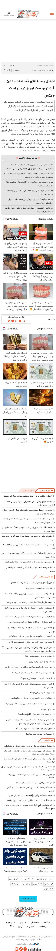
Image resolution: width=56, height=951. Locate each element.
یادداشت (42, 926)
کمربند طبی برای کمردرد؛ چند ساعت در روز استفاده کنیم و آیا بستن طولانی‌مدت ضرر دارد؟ (29, 752)
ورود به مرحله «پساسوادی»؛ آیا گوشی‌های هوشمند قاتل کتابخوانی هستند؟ (29, 183)
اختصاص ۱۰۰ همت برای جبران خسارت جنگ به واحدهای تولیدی (31, 629)
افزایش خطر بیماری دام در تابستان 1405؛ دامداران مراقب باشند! (31, 776)
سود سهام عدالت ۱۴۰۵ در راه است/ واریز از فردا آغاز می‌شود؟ (28, 562)
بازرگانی (47, 740)
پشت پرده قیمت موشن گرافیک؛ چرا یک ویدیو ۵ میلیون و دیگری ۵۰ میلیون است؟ (28, 768)
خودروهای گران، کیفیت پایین (40, 661)
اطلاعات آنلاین (28, 13)
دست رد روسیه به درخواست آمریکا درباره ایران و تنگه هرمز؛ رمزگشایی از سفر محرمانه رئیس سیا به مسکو (30, 721)
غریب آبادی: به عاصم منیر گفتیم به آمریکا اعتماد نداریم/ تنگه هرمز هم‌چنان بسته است (29, 520)
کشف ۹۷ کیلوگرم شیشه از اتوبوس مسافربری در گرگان (30, 636)
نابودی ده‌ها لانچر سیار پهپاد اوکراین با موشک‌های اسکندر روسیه (30, 569)
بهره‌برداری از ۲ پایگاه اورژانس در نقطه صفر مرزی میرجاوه (29, 602)
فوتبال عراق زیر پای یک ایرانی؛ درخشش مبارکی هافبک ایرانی (28, 746)
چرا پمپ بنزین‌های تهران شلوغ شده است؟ (35, 714)
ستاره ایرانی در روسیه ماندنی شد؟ (38, 656)
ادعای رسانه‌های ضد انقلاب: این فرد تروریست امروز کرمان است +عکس (30, 88)
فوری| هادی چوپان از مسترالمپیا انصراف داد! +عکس (31, 582)
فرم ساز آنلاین (29, 878)
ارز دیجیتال (15, 883)
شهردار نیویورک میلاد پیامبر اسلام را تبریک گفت (33, 728)
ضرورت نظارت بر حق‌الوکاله (41, 692)
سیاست (39, 65)
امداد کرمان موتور (15, 878)
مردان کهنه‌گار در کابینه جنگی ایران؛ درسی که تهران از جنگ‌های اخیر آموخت (31, 201)
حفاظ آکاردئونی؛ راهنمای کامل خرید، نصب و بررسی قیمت (29, 800)
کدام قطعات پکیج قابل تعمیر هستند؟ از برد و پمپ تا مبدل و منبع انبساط (29, 807)
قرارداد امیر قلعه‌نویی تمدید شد (39, 588)
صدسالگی (35, 922)
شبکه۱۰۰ (46, 922)
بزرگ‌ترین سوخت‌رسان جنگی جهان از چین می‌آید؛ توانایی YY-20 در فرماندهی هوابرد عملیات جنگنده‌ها (28, 649)
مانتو (51, 878)
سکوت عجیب (46, 709)
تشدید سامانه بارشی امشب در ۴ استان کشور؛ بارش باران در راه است (28, 546)
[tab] (46, 490)
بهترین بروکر (26, 883)
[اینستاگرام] (25, 949)
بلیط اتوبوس (48, 888)
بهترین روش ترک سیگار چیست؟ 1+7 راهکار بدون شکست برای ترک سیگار (29, 760)
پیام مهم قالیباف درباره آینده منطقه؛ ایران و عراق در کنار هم (28, 667)
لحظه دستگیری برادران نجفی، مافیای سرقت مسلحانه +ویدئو (27, 496)
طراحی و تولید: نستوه (25, 944)
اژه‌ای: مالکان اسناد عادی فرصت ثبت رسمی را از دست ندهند (28, 616)
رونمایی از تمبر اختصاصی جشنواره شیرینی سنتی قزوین (30, 642)
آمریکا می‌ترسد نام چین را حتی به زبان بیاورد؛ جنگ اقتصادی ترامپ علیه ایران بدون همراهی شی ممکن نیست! (30, 166)
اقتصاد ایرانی (38, 883)
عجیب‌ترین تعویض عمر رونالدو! (39, 734)
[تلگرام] (16, 949)
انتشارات (30, 926)
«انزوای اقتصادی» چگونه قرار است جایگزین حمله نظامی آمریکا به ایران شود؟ (29, 209)
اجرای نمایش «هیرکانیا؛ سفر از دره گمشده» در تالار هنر (30, 622)
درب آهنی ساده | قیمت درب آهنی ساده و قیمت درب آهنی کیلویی (31, 789)
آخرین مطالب (44, 576)
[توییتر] (21, 949)
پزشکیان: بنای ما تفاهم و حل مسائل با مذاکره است (31, 698)
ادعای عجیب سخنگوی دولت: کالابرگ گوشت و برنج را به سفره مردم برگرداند (29, 685)
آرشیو (20, 926)
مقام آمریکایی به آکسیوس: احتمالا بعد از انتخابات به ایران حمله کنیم (28, 537)
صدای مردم (10, 922)
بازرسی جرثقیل (42, 878)
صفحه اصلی (48, 65)
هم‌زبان (23, 922)
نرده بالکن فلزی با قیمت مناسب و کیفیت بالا (34, 782)
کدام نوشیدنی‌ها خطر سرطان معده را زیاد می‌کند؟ (32, 672)
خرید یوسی (49, 883)
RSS (12, 926)
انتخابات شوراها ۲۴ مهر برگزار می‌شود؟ (36, 678)
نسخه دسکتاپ (28, 899)
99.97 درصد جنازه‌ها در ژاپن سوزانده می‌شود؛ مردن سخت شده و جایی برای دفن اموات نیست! (28, 175)
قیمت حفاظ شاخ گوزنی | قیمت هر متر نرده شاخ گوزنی (30, 795)
